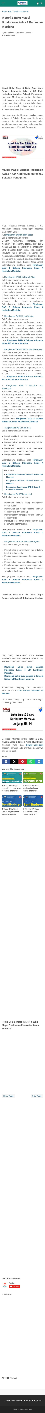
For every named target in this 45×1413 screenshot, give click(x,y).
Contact (20, 1400)
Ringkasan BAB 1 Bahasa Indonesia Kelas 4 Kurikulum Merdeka (22, 268)
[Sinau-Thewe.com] (23, 3)
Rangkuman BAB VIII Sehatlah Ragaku (21, 541)
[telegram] (39, 761)
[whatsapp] (31, 761)
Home (6, 1400)
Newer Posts (8, 1096)
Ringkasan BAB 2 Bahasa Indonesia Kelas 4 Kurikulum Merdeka (22, 307)
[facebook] (6, 761)
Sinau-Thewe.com (34, 745)
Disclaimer (30, 1400)
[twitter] (14, 761)
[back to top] (40, 1407)
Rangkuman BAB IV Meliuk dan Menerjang (23, 349)
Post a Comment (8, 35)
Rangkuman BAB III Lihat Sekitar (19, 316)
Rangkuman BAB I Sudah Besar (18, 235)
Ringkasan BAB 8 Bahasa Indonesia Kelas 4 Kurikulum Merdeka (22, 580)
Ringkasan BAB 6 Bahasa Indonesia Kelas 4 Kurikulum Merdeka (22, 463)
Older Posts (36, 1096)
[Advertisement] (22, 62)
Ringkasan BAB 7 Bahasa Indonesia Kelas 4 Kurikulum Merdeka (22, 532)
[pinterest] (22, 761)
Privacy (38, 1400)
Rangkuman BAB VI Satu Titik (17, 428)
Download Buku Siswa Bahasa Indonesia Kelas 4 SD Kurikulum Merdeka (23, 670)
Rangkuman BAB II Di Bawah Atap (19, 277)
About (12, 1400)
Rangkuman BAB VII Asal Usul (18, 494)
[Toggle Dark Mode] (37, 3)
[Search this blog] (41, 3)
